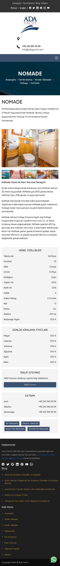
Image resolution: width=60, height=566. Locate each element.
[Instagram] (45, 7)
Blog (38, 3)
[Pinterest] (41, 7)
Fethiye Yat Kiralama (38, 429)
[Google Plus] (12, 464)
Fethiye (24, 83)
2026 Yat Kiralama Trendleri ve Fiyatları (22, 474)
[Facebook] (30, 7)
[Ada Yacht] (30, 24)
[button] (56, 129)
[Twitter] (34, 7)
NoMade (35, 83)
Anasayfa (16, 3)
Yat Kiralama (29, 3)
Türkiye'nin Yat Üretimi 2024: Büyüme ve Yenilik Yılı (27, 501)
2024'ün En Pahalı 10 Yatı (15, 495)
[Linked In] (37, 7)
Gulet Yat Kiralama (15, 429)
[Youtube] (48, 7)
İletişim (44, 3)
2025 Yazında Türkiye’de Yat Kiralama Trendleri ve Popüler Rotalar (31, 482)
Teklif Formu (30, 384)
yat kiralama (43, 454)
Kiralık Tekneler (43, 79)
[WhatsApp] (31, 464)
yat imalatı (17, 458)
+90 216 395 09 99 (47, 401)
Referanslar (9, 531)
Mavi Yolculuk (10, 543)
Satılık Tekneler (11, 519)
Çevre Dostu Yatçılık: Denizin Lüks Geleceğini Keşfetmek (29, 489)
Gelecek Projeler (11, 548)
